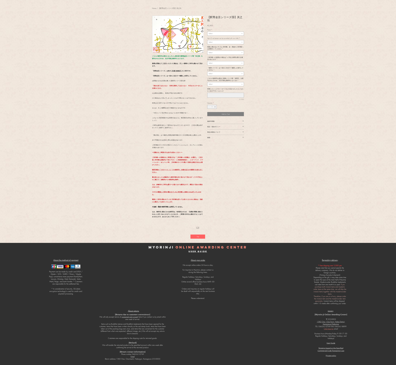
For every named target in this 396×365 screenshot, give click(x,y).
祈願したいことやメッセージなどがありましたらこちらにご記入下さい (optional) (225, 90)
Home (154, 8)
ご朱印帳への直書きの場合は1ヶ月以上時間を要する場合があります (225, 58)
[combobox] (225, 34)
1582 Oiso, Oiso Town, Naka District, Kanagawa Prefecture (331, 323)
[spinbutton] (212, 107)
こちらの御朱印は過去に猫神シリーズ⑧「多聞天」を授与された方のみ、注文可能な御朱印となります (225, 79)
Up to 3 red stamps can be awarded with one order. (223, 38)
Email (133, 356)
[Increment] (215, 107)
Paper (209, 30)
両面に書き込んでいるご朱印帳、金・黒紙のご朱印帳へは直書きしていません (225, 48)
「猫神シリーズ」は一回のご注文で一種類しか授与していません (225, 69)
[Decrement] (209, 107)
